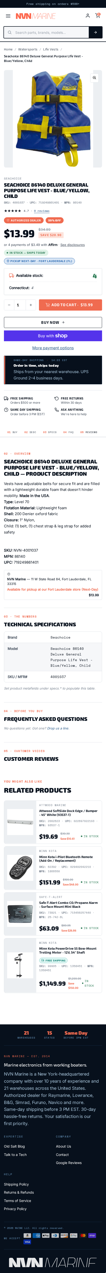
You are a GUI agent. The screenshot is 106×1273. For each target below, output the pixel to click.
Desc (30, 432)
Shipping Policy (16, 1184)
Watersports (27, 49)
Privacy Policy (15, 1209)
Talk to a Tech (15, 1154)
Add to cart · (72, 305)
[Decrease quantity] (9, 305)
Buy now (50, 322)
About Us (63, 1146)
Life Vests (50, 49)
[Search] (95, 32)
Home (8, 49)
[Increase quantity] (31, 305)
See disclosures (72, 245)
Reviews (88, 432)
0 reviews (42, 211)
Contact (62, 1154)
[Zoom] (94, 78)
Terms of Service (17, 1201)
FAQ (68, 432)
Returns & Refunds (19, 1192)
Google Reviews (69, 1163)
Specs (50, 432)
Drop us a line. (58, 728)
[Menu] (8, 16)
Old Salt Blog (14, 1146)
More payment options (53, 347)
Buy (12, 432)
